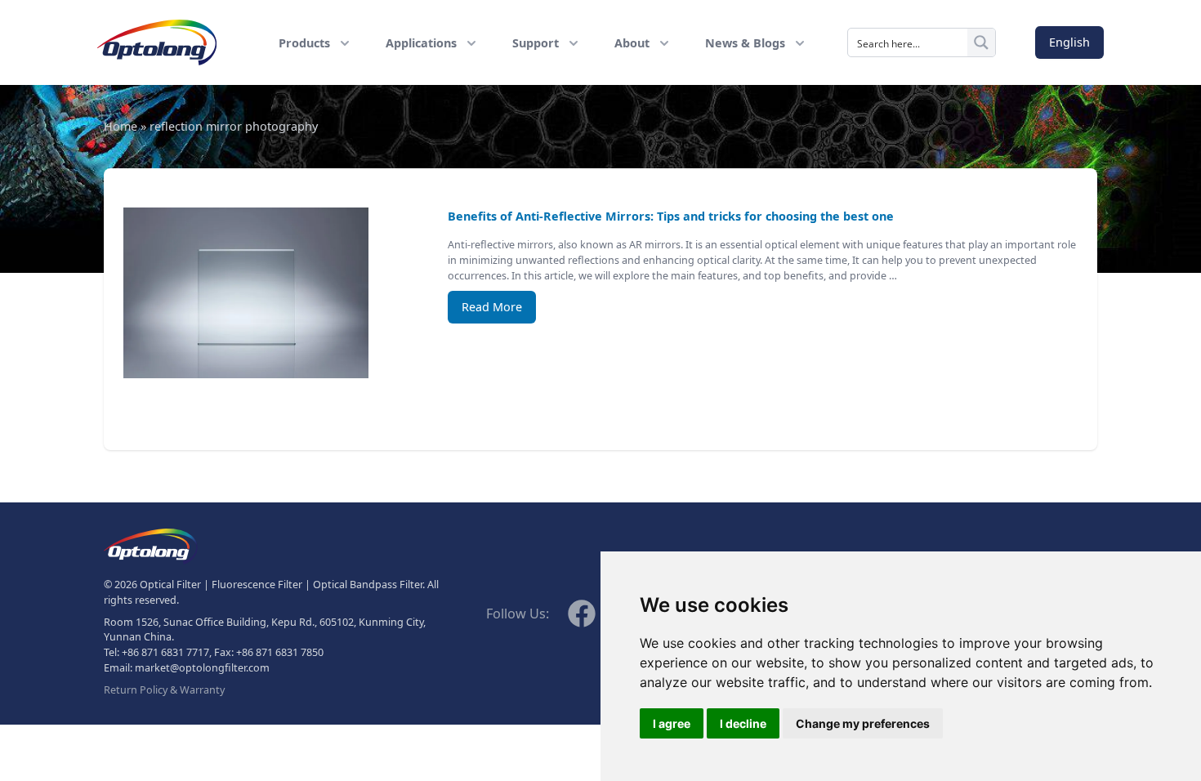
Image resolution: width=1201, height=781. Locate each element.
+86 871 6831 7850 (280, 652)
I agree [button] (671, 723)
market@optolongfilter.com (202, 668)
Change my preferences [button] (863, 723)
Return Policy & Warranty (164, 690)
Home (120, 126)
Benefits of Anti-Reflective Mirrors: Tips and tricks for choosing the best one (671, 216)
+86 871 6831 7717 (165, 652)
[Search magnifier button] (981, 42)
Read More (492, 307)
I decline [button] (743, 723)
